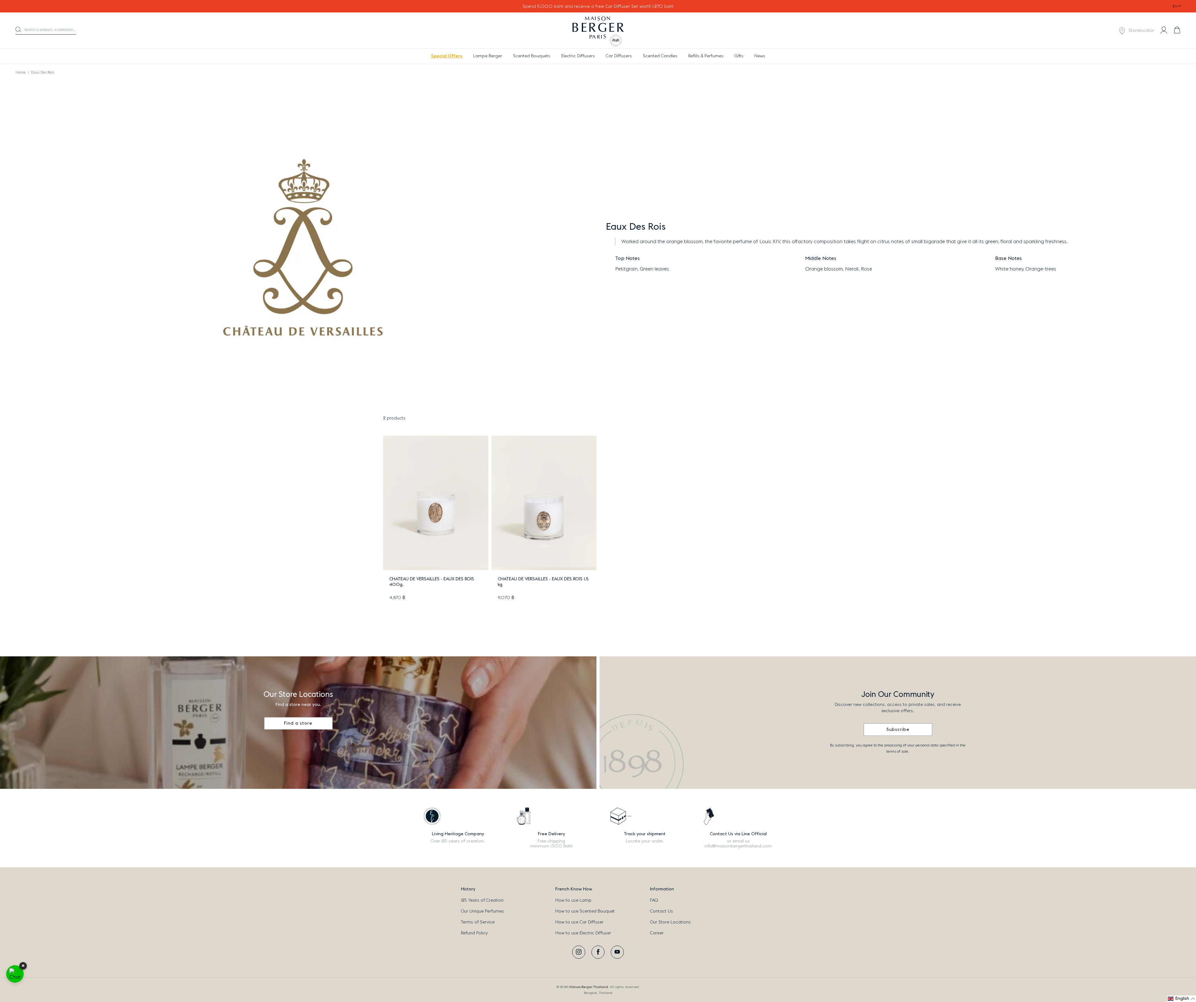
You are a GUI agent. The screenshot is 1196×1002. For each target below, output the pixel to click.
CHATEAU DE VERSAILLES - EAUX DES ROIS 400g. (431, 582)
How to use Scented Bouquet (585, 911)
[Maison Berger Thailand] (598, 30)
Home (21, 72)
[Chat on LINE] (15, 974)
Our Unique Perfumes (482, 911)
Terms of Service (478, 922)
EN (1175, 6)
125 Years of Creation (482, 900)
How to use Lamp (573, 900)
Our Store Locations (670, 922)
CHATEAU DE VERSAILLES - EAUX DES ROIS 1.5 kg (543, 582)
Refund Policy (474, 933)
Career (657, 933)
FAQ (654, 900)
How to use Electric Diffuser (583, 933)
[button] (46, 31)
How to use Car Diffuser (579, 922)
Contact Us (661, 911)
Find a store (298, 723)
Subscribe (897, 729)
